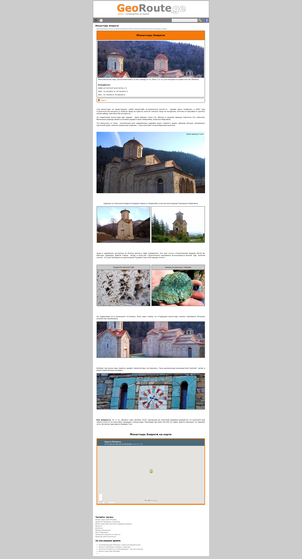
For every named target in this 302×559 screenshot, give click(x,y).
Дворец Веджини (103, 530)
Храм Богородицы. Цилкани (107, 522)
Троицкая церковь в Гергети (107, 534)
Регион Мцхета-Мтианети (138, 29)
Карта (103, 100)
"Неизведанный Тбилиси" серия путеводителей (119, 545)
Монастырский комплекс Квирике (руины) (113, 524)
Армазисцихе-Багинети (105, 537)
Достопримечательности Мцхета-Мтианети (112, 29)
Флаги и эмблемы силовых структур (114, 547)
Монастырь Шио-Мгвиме (106, 520)
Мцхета (98, 526)
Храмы (164, 29)
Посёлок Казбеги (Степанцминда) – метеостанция (121, 549)
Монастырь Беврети (150, 35)
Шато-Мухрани (101, 532)
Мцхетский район (154, 29)
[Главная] (151, 9)
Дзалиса (99, 528)
